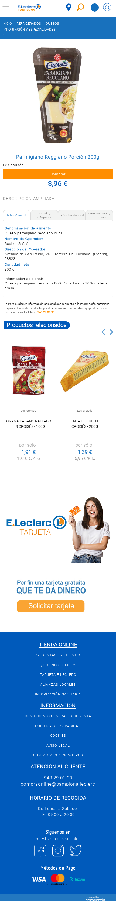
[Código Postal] (69, 7)
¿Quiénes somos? (58, 665)
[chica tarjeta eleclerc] (58, 529)
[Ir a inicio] (29, 8)
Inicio (7, 23)
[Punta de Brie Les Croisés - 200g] (85, 370)
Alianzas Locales (58, 685)
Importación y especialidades (29, 29)
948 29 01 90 (45, 312)
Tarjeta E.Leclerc (58, 675)
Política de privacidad (58, 726)
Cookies (58, 736)
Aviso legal (58, 745)
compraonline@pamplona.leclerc (58, 784)
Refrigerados (28, 23)
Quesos (52, 23)
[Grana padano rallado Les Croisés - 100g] (28, 370)
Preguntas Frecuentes (58, 655)
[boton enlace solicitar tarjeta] (58, 597)
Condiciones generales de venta (58, 716)
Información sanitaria (58, 694)
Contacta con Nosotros (58, 755)
